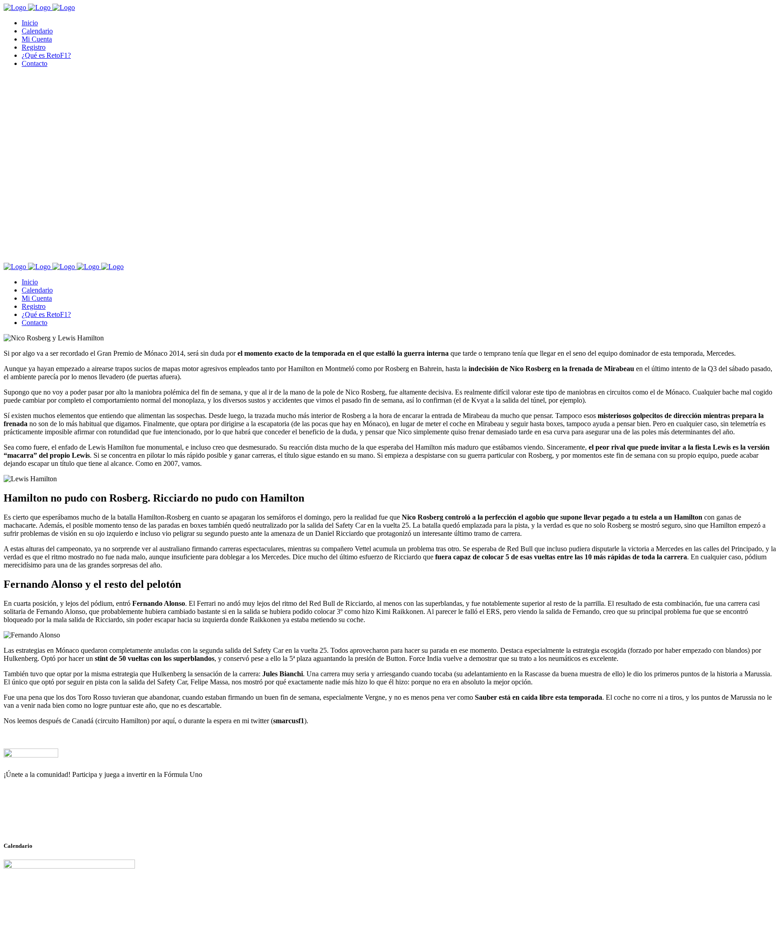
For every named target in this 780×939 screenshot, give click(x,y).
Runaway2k (47, 818)
